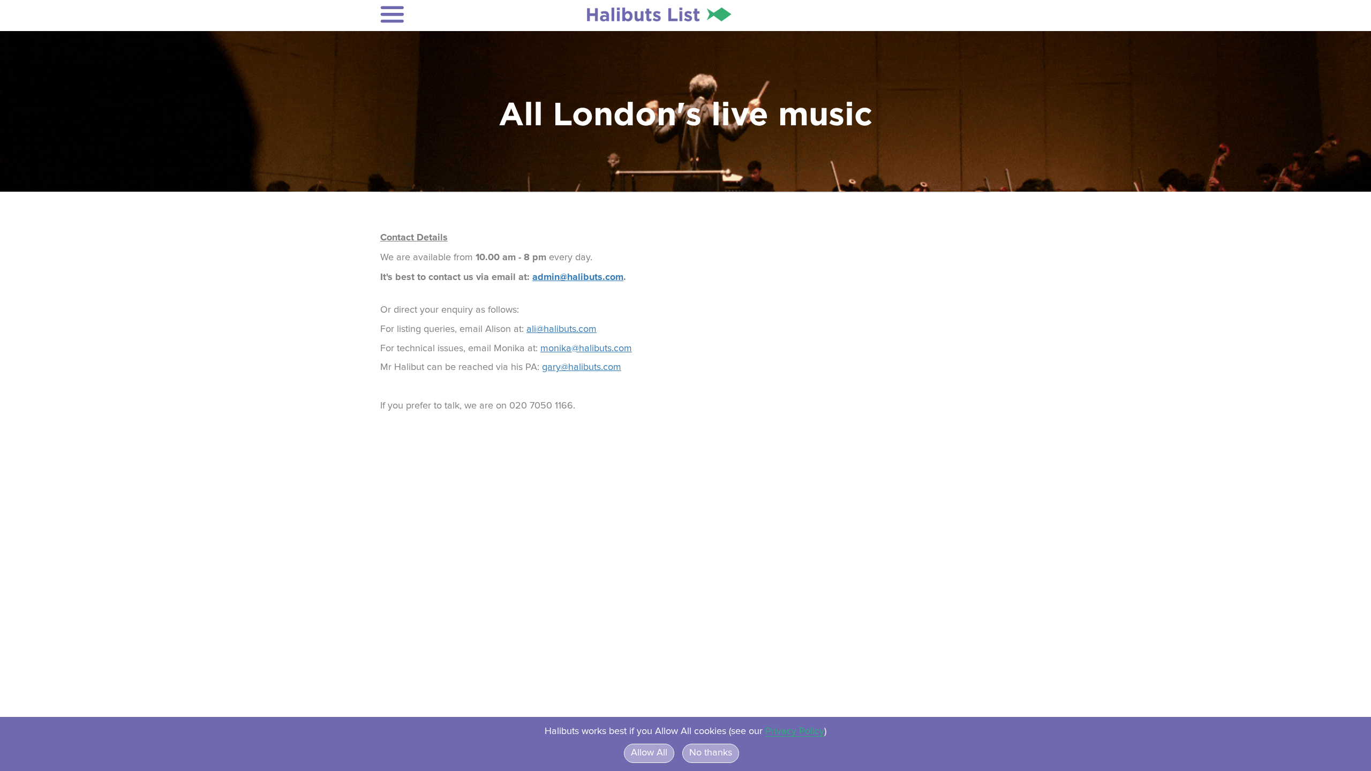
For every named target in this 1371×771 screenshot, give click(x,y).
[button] (450, 14)
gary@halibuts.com (581, 367)
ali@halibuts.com (561, 329)
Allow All (649, 753)
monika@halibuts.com (586, 348)
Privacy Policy (794, 731)
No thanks (710, 753)
